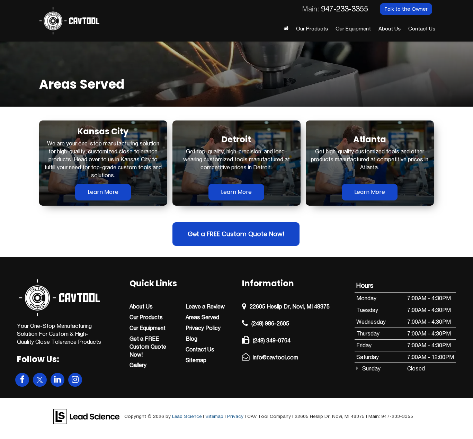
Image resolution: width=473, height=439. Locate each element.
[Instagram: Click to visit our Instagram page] (75, 380)
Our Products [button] (312, 29)
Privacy (235, 416)
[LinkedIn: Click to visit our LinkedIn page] (57, 380)
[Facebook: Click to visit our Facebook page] (22, 380)
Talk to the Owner (406, 9)
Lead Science (187, 416)
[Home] (286, 30)
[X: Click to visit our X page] (40, 380)
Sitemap (214, 416)
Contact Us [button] (421, 29)
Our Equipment (353, 29)
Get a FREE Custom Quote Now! (236, 234)
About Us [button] (389, 29)
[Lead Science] (86, 416)
